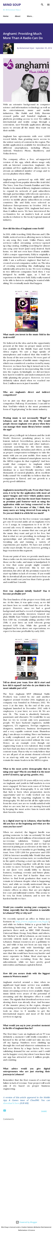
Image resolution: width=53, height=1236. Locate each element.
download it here (11, 1103)
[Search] (42, 4)
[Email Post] (4, 1111)
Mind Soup (12, 4)
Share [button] (44, 1111)
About (17, 16)
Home (5, 16)
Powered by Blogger (28, 1222)
